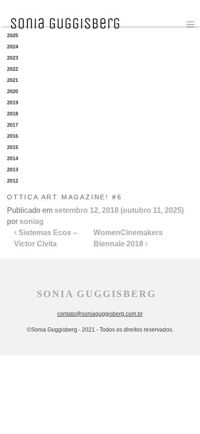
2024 (12, 46)
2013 (12, 169)
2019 (12, 102)
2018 (12, 113)
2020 (12, 91)
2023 (12, 58)
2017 (12, 125)
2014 (12, 158)
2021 (12, 80)
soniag (32, 221)
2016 (12, 136)
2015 (12, 147)
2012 (12, 180)
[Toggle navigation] (190, 24)
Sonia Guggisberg (96, 293)
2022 (12, 69)
